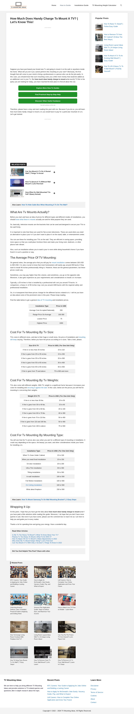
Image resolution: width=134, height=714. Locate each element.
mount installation (58, 263)
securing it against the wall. (37, 388)
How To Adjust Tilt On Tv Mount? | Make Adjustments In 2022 (34, 539)
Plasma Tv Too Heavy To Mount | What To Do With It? (32, 537)
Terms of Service (97, 692)
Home (54, 5)
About (93, 699)
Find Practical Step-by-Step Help (48, 94)
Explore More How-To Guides (47, 88)
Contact (93, 702)
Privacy (93, 689)
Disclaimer (94, 686)
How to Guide (65, 5)
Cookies (94, 696)
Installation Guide (81, 5)
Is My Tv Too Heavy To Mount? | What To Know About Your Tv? (35, 535)
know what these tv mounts (25, 219)
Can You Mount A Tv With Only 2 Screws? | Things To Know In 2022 (37, 543)
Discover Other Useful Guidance (47, 101)
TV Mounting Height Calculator (104, 5)
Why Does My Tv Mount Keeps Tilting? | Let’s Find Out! (32, 541)
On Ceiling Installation (34, 485)
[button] (121, 5)
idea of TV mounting (44, 300)
